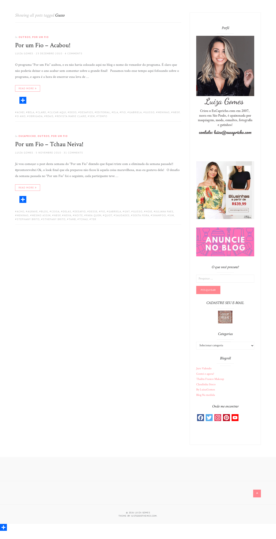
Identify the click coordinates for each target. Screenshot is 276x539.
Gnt (127, 211)
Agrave (33, 211)
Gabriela (135, 112)
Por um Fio (40, 37)
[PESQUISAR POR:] (225, 278)
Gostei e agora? (205, 374)
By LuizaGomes (205, 390)
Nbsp (176, 112)
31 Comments (73, 152)
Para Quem (93, 215)
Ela (115, 112)
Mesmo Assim (41, 215)
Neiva (67, 215)
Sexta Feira (141, 215)
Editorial (103, 112)
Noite (79, 215)
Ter (93, 219)
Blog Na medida (205, 395)
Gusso (150, 112)
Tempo (102, 116)
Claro (42, 112)
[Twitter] (209, 417)
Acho (20, 211)
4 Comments (73, 53)
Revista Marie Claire (71, 116)
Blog (44, 211)
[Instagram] (217, 417)
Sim (171, 215)
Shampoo (159, 215)
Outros (25, 37)
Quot (108, 215)
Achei (21, 112)
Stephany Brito (28, 219)
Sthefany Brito (54, 219)
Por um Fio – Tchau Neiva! (49, 144)
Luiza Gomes (24, 53)
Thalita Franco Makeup (210, 379)
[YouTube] (235, 417)
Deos (73, 112)
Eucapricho (27, 136)
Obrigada (36, 116)
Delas (67, 211)
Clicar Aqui (57, 112)
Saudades (122, 215)
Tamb (72, 219)
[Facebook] (200, 417)
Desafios (86, 112)
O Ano (21, 116)
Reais (49, 116)
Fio (123, 112)
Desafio (80, 211)
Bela (31, 112)
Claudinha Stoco (206, 384)
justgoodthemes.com (144, 515)
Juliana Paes (164, 211)
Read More (26, 88)
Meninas (164, 112)
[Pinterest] (226, 417)
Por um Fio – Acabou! (43, 45)
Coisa (55, 211)
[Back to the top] (257, 493)
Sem (92, 116)
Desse (93, 211)
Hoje (149, 211)
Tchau (83, 219)
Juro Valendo (204, 368)
